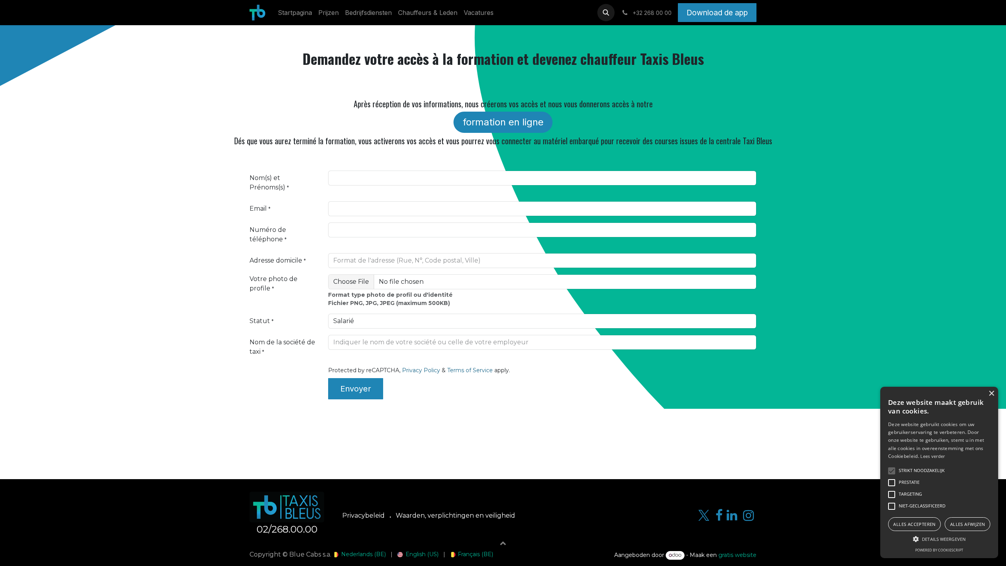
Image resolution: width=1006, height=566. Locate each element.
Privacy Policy (421, 370)
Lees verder (932, 456)
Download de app (717, 12)
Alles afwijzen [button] (967, 524)
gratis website (737, 555)
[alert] (939, 472)
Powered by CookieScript (939, 550)
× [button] (991, 394)
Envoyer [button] (355, 388)
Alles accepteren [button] (914, 524)
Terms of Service (470, 370)
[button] (606, 12)
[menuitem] (295, 12)
